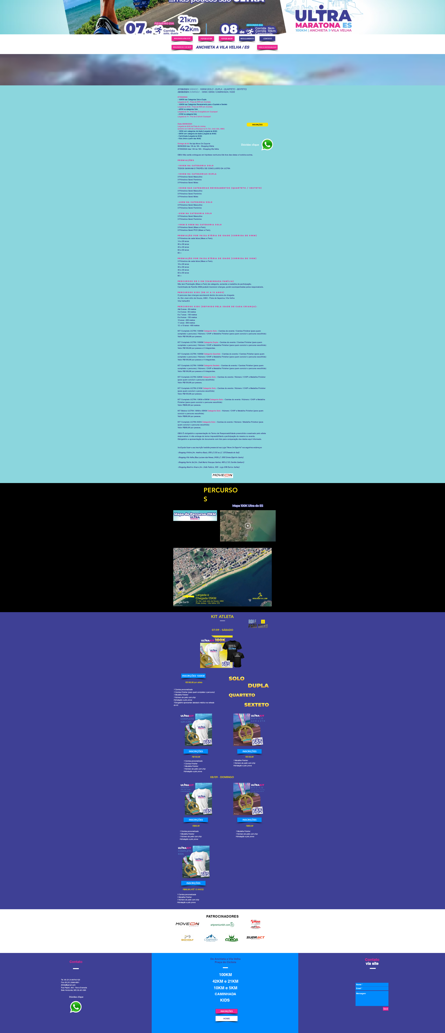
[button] (222, 577)
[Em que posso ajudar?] (267, 144)
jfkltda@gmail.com (68, 985)
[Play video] (248, 526)
